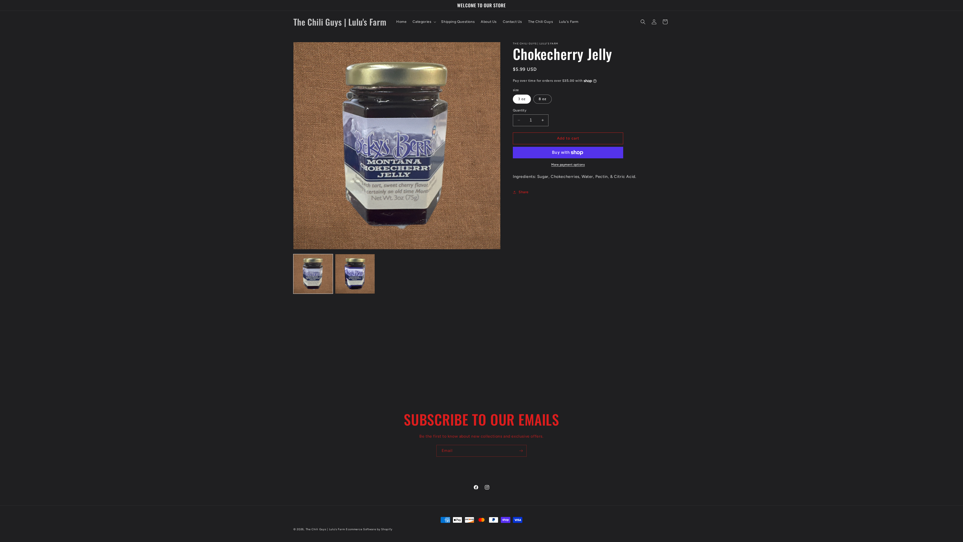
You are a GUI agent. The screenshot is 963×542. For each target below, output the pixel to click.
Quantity (519, 110)
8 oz (542, 99)
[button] (424, 22)
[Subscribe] (520, 451)
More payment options (568, 164)
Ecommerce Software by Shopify (369, 529)
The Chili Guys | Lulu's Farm (325, 529)
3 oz (522, 99)
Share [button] (524, 192)
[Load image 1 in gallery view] (313, 274)
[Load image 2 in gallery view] (355, 274)
